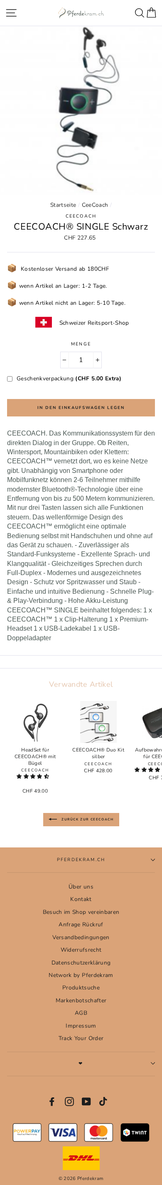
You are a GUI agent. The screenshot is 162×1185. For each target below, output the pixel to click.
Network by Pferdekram (81, 975)
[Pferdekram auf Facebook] (51, 1101)
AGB (81, 1013)
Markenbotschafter (81, 1000)
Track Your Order (81, 1038)
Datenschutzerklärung (81, 963)
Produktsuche (81, 988)
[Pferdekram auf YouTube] (86, 1101)
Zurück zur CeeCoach (87, 819)
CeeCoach (95, 205)
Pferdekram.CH (81, 860)
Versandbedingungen (80, 937)
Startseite (63, 205)
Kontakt (80, 899)
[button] (33, 776)
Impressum (81, 1026)
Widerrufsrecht (81, 950)
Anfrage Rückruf (81, 924)
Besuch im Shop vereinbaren (81, 912)
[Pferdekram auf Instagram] (69, 1101)
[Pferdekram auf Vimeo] (103, 1101)
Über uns (81, 887)
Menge (81, 344)
